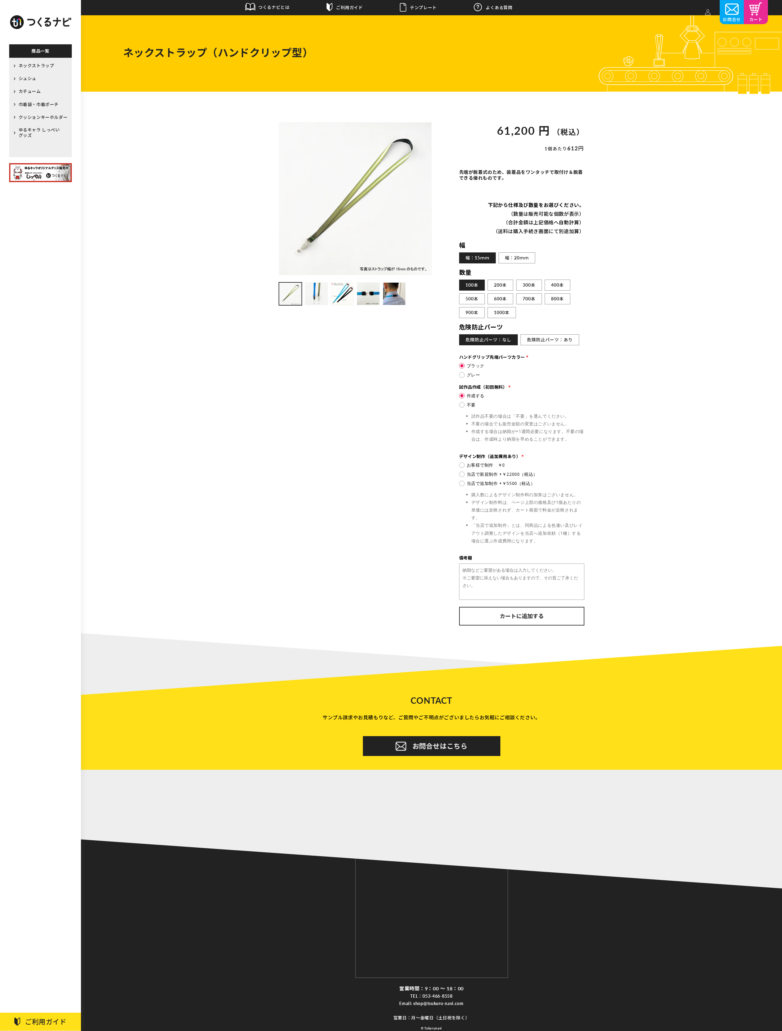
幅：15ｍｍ (477, 257)
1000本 (502, 312)
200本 (500, 285)
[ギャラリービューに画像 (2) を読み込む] (316, 293)
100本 (472, 285)
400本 (557, 285)
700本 (529, 298)
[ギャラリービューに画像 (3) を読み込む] (342, 293)
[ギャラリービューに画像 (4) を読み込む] (368, 293)
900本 (472, 312)
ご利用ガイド (45, 1022)
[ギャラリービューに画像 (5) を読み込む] (394, 293)
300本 (529, 285)
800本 (557, 298)
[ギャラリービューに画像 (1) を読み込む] (290, 293)
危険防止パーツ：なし (488, 339)
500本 (472, 298)
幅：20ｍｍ (517, 257)
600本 (500, 298)
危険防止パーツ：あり (550, 339)
